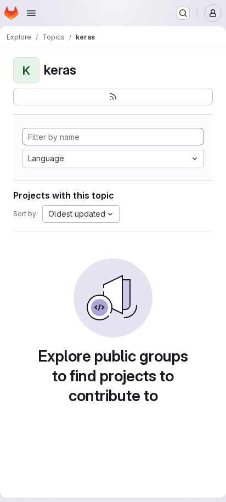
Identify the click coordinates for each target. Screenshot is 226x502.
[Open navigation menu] (31, 13)
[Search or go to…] (183, 13)
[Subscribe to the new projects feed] (113, 96)
